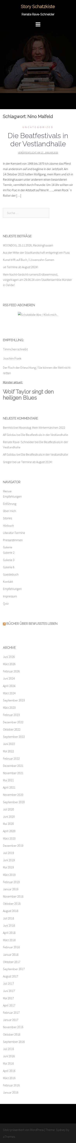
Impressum (10, 596)
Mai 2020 (8, 824)
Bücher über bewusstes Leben (31, 623)
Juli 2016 (8, 1049)
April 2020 (9, 831)
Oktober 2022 (11, 729)
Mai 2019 (8, 867)
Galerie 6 (8, 567)
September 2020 (14, 802)
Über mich (9, 511)
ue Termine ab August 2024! (20, 267)
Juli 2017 (8, 983)
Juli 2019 (8, 853)
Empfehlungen (12, 496)
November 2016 (13, 1027)
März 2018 (9, 940)
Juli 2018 (8, 918)
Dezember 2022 (13, 722)
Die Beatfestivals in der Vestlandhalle (38, 139)
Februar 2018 (11, 947)
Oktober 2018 (11, 904)
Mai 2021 (8, 780)
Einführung (9, 504)
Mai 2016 (8, 1063)
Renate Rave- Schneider (18, 442)
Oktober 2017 (11, 962)
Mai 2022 (8, 751)
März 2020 (9, 838)
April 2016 (9, 1071)
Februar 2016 (11, 1085)
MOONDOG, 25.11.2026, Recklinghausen (28, 245)
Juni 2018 (9, 925)
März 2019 (9, 875)
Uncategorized (38, 127)
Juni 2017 (9, 991)
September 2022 (14, 737)
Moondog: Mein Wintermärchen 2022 (42, 427)
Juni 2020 (9, 816)
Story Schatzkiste (38, 6)
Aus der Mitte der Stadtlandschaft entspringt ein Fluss (36, 252)
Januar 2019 (10, 889)
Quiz (6, 603)
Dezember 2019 (13, 846)
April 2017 (9, 1005)
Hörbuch (8, 525)
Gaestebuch (11, 574)
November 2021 (13, 773)
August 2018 (10, 911)
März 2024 (9, 693)
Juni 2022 (9, 744)
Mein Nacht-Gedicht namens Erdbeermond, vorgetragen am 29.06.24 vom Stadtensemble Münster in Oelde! (37, 279)
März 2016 (9, 1078)
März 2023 (9, 707)
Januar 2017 (10, 1020)
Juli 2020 (8, 809)
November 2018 (13, 896)
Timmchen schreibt (15, 349)
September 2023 (14, 700)
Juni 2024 (9, 678)
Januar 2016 (10, 1092)
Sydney (60, 1130)
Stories (7, 518)
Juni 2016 (9, 1056)
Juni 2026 (9, 657)
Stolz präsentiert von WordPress (23, 1130)
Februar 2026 (11, 671)
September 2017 (14, 969)
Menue (7, 491)
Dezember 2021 (13, 766)
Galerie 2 (8, 552)
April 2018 (9, 933)
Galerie (7, 547)
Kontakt (8, 582)
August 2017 (10, 976)
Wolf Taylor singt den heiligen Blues (28, 394)
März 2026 (9, 664)
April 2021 (9, 787)
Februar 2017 (11, 1013)
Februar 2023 (11, 715)
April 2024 (9, 686)
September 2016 (14, 1042)
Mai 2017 (8, 998)
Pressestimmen (13, 540)
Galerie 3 (8, 560)
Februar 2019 (11, 882)
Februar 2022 (11, 758)
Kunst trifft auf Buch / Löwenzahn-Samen (28, 260)
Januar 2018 (10, 955)
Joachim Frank (12, 358)
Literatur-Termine (14, 533)
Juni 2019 (9, 860)
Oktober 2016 (11, 1034)
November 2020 (13, 795)
